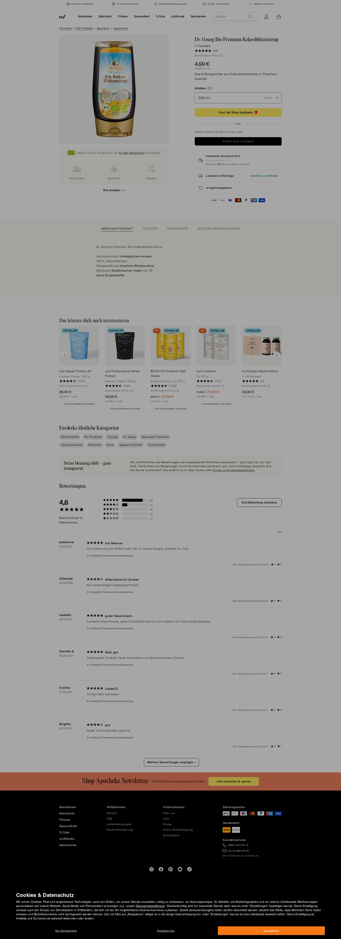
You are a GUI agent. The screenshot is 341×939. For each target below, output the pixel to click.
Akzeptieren (271, 931)
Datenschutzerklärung (150, 906)
